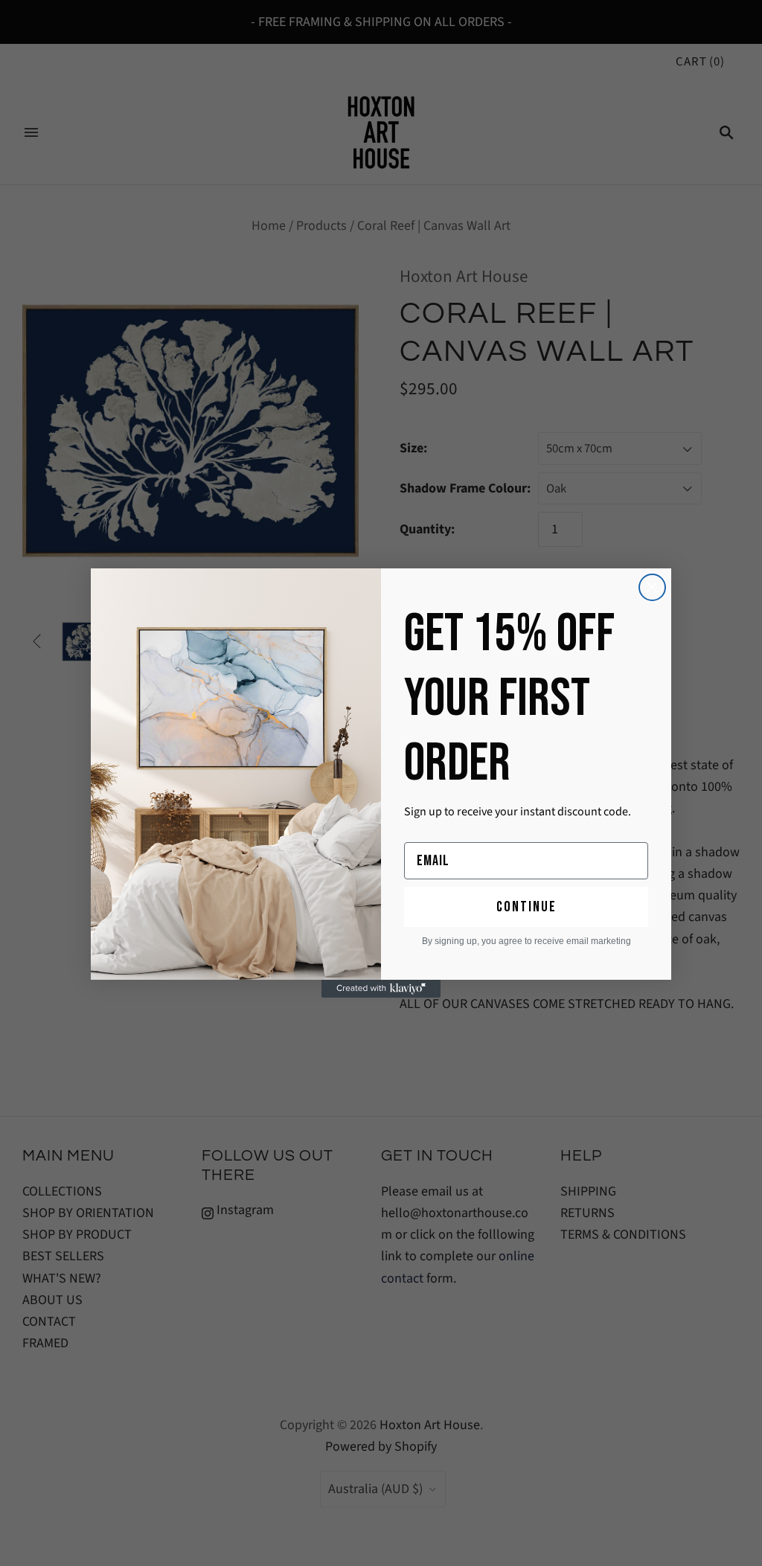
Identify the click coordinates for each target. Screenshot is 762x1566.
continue (526, 907)
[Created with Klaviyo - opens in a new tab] (381, 989)
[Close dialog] (652, 587)
